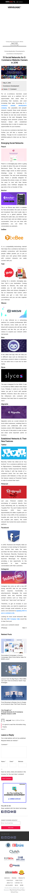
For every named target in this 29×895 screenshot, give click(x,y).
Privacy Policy (21, 890)
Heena (5, 89)
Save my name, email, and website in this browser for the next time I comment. (13, 773)
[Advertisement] (14, 24)
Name (3, 761)
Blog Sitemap (13, 890)
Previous (4, 628)
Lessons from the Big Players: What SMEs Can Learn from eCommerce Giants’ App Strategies (13, 680)
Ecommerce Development (14, 54)
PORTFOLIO (10, 880)
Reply (2, 729)
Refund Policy (14, 892)
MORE (21, 885)
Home (6, 51)
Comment (4, 744)
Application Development (16, 51)
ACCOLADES (9, 885)
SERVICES (7, 878)
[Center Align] (15, 2)
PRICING (14, 878)
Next (24, 628)
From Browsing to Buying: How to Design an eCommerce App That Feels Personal (13, 703)
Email (12, 761)
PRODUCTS (21, 878)
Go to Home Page (14, 45)
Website (20, 761)
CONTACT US (18, 883)
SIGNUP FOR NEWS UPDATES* (9, 820)
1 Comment (13, 89)
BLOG (16, 885)
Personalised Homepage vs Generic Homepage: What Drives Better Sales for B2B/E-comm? (13, 657)
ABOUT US (10, 883)
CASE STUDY (18, 880)
